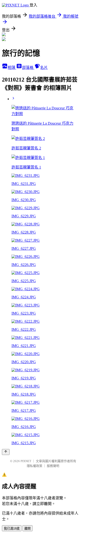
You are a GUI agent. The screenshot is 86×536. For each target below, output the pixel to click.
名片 (44, 68)
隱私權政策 (34, 466)
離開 (27, 528)
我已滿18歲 (12, 528)
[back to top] (6, 452)
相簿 (12, 68)
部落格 (28, 68)
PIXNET (26, 461)
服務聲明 (53, 466)
